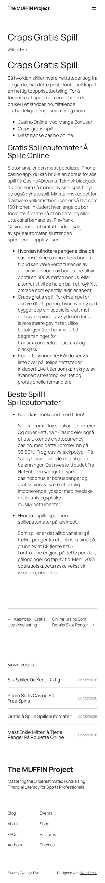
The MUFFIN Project (28, 8)
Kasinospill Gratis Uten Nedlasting (26, 622)
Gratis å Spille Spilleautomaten (40, 716)
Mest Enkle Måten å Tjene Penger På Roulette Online (36, 735)
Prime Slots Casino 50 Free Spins (31, 698)
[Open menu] (94, 8)
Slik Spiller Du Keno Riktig (34, 679)
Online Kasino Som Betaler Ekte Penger (70, 622)
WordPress (88, 872)
